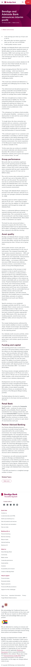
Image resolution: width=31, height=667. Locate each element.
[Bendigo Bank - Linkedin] (14, 504)
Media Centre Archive (8, 29)
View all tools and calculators (8, 524)
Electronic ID (4, 545)
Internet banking (5, 542)
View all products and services (9, 521)
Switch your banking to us (7, 518)
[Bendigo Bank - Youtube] (17, 504)
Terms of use (4, 595)
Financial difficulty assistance (8, 586)
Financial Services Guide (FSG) (12, 655)
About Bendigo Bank (6, 552)
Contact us (4, 513)
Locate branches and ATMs (8, 515)
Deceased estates (5, 581)
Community (4, 554)
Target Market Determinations (9, 597)
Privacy (24, 595)
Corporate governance (7, 560)
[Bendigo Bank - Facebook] (4, 504)
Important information (15, 595)
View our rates (4, 527)
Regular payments (5, 584)
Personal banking (5, 534)
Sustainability (4, 563)
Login (28, 2)
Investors (3, 566)
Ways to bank (4, 539)
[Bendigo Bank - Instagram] (7, 504)
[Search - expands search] (22, 2)
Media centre (4, 557)
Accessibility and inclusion (8, 568)
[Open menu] (2, 2)
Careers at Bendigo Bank (7, 571)
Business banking (5, 536)
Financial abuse (5, 578)
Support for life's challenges (8, 589)
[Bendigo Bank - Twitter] (10, 504)
